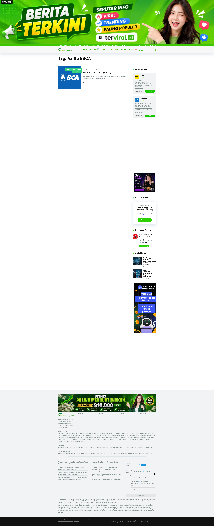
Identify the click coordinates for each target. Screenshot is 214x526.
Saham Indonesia (77, 69)
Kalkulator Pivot (114, 437)
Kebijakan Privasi (113, 521)
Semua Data (81, 435)
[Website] (155, 45)
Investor (123, 50)
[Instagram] (147, 45)
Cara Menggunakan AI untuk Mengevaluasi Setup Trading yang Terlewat (149, 261)
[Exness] (137, 78)
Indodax (65, 45)
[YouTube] (145, 45)
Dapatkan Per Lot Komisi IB (142, 105)
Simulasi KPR (96, 439)
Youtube (72, 453)
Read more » (87, 83)
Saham (68, 69)
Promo (130, 50)
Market (103, 50)
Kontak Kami (112, 520)
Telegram (141, 453)
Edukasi (110, 50)
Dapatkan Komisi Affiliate (142, 82)
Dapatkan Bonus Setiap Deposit (143, 103)
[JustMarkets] (137, 101)
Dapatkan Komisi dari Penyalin (143, 106)
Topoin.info (69, 447)
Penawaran (61, 441)
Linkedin (78, 453)
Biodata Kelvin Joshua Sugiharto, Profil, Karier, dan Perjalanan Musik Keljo (106, 475)
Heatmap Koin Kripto (94, 433)
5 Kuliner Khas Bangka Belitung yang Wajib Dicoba (106, 479)
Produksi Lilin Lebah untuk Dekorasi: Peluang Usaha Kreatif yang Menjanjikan (71, 468)
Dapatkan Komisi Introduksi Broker (144, 80)
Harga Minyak (62, 435)
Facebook (85, 453)
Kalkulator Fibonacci (103, 437)
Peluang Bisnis (79, 441)
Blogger (62, 453)
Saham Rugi (142, 433)
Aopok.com (84, 447)
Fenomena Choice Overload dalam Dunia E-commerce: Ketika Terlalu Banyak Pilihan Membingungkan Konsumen (104, 469)
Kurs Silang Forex (98, 435)
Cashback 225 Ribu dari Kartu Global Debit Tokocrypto (146, 237)
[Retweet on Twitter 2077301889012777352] (134, 489)
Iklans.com (99, 447)
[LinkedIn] (150, 45)
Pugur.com (77, 447)
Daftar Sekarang (144, 246)
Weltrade (108, 45)
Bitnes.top (133, 447)
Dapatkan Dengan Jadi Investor (143, 108)
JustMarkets (144, 98)
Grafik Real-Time (109, 435)
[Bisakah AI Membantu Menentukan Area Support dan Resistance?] (137, 277)
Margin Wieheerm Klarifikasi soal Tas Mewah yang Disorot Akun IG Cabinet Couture (72, 473)
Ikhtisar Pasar (71, 437)
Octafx (75, 45)
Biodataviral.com (148, 447)
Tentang (134, 520)
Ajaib (84, 45)
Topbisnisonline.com (63, 521)
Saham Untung (134, 433)
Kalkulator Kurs (67, 439)
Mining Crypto (127, 439)
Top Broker (135, 439)
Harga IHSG (117, 433)
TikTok (111, 453)
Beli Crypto (110, 439)
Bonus (147, 439)
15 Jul (131, 473)
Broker (96, 50)
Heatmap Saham (63, 433)
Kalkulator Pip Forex (137, 437)
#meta (144, 476)
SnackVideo (117, 453)
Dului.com (126, 447)
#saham (140, 476)
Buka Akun (150, 91)
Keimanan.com (117, 447)
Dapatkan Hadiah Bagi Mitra (143, 109)
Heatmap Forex (73, 433)
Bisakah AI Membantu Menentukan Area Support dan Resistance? (148, 273)
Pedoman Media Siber (144, 521)
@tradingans (148, 471)
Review (128, 520)
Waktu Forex (147, 435)
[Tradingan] (65, 49)
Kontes (147, 205)
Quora (136, 453)
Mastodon (125, 453)
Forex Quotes (131, 435)
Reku (79, 45)
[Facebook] (139, 45)
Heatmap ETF (83, 433)
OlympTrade (122, 45)
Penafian (76, 509)
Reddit (131, 453)
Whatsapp (99, 453)
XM (87, 45)
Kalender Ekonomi (120, 435)
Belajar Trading (70, 441)
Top (90, 50)
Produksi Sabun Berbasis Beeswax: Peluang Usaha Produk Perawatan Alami (73, 463)
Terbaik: (60, 45)
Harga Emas (150, 433)
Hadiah (142, 205)
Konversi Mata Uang (90, 437)
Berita (116, 50)
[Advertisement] (144, 147)
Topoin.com (61, 447)
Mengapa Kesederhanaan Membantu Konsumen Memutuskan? (106, 463)
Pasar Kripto (79, 437)
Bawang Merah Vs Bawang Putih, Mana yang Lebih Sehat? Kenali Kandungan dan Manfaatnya (72, 478)
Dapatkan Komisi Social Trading (143, 83)
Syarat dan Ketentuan (114, 522)
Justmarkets (115, 45)
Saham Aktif (124, 433)
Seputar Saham (77, 71)
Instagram (92, 453)
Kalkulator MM (77, 439)
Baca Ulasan (139, 91)
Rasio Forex (139, 435)
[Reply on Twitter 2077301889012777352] (131, 489)
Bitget (98, 45)
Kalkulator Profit (125, 437)
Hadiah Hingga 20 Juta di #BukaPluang (144, 208)
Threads (105, 453)
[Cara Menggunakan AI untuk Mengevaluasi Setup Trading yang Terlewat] (137, 265)
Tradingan (136, 471)
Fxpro (94, 45)
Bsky (67, 453)
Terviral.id (139, 447)
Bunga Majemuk (86, 439)
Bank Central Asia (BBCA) (97, 72)
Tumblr (152, 453)
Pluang (103, 45)
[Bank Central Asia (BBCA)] (69, 77)
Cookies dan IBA (142, 520)
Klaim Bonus (144, 220)
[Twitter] (142, 45)
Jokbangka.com (107, 447)
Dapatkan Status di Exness (143, 85)
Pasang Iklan (121, 520)
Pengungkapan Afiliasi (67, 510)
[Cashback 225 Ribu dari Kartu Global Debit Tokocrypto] (135, 238)
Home (85, 50)
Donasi (104, 439)
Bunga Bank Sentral (106, 433)
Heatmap (89, 435)
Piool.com (91, 447)
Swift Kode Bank (72, 435)
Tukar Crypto (118, 439)
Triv (90, 45)
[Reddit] (152, 45)
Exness (70, 45)
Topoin (147, 453)
